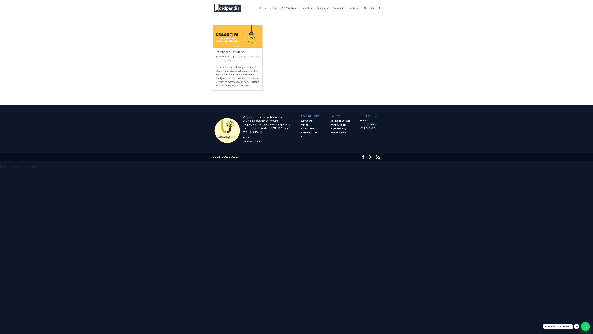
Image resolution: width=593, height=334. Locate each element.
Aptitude (355, 8)
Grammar (338, 8)
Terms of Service (340, 120)
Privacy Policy (338, 124)
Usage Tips (253, 56)
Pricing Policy (338, 132)
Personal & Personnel (230, 52)
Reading (321, 8)
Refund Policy (338, 128)
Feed (274, 8)
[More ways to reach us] (576, 326)
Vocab (306, 8)
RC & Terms (308, 128)
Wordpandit (225, 56)
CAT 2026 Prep (288, 8)
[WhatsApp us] (585, 326)
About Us (369, 8)
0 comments (224, 60)
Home (263, 8)
